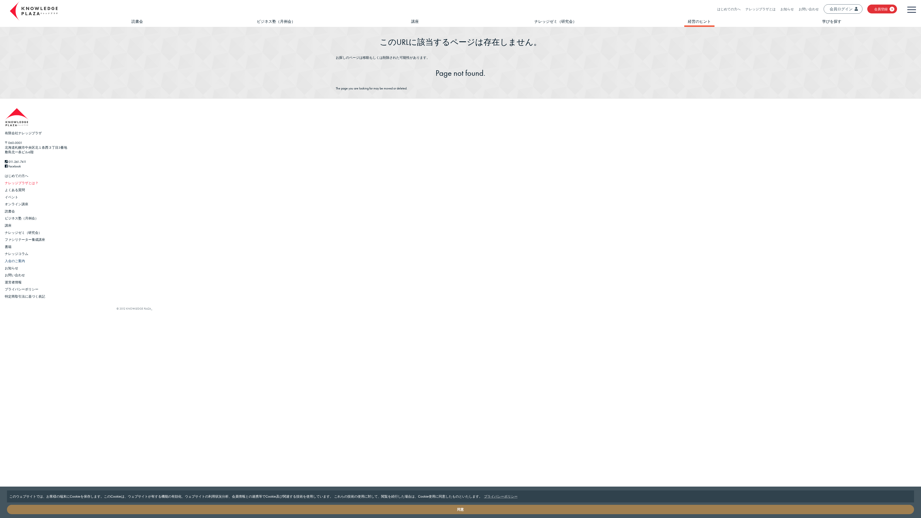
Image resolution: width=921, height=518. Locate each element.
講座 (415, 21)
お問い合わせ (809, 9)
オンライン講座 (16, 204)
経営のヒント (699, 21)
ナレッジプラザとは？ (21, 183)
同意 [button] (460, 509)
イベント (11, 197)
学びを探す (831, 21)
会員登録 (881, 9)
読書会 (137, 21)
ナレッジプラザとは (760, 9)
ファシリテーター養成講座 (25, 239)
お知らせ (787, 9)
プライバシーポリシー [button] (501, 496)
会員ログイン (841, 9)
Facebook (14, 166)
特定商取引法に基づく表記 (25, 296)
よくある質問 (15, 190)
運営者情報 (13, 282)
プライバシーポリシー (21, 289)
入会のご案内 (15, 261)
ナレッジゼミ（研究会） (555, 21)
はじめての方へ (729, 9)
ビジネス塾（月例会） (276, 21)
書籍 (8, 247)
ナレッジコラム (16, 254)
